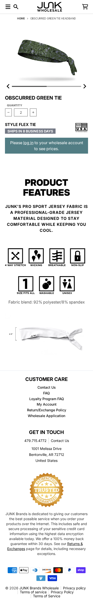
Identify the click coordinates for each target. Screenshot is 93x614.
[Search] (16, 7)
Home (21, 18)
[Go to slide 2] (64, 86)
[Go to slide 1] (29, 86)
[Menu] (8, 7)
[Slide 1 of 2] (46, 57)
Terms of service (33, 592)
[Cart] (85, 7)
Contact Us (60, 440)
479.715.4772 (35, 440)
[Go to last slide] (8, 86)
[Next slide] (84, 86)
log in (28, 142)
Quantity (14, 105)
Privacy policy (74, 588)
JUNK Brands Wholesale (39, 588)
